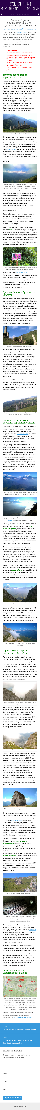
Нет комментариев (30, 29)
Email (5, 1081)
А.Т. (25, 1106)
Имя (5, 1073)
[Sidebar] (2, 14)
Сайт (4, 1089)
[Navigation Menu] (38, 14)
